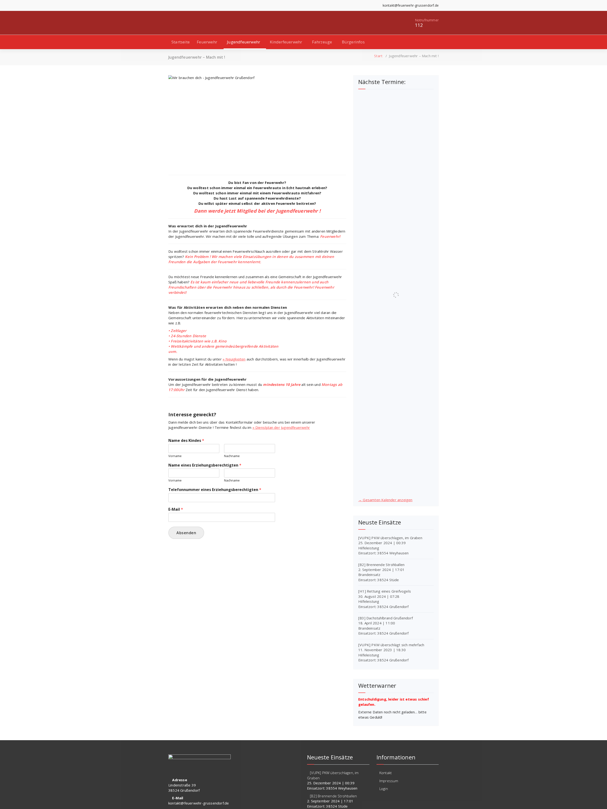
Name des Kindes (186, 440)
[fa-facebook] (169, 5)
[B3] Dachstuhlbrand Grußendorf (385, 618)
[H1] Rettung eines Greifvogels (384, 591)
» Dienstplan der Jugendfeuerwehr (281, 427)
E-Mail (175, 509)
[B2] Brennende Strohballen (381, 564)
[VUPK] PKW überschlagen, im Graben (390, 537)
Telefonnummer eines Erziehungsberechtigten (214, 489)
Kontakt (385, 772)
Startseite (180, 42)
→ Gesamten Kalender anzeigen (385, 499)
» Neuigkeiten (234, 359)
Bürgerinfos (353, 42)
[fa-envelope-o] (184, 5)
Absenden (186, 532)
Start (378, 55)
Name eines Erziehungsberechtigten (204, 465)
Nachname (232, 456)
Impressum (388, 780)
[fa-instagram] (176, 5)
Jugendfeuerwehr (243, 42)
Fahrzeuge (322, 42)
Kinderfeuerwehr (286, 42)
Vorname (175, 456)
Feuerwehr (207, 42)
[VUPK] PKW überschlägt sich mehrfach (391, 644)
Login (383, 788)
